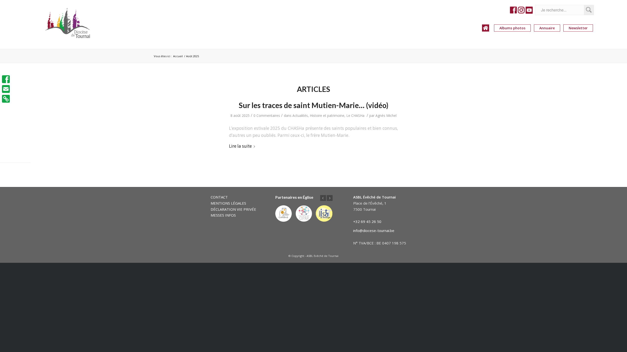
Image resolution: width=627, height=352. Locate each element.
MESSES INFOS (223, 215)
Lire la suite (240, 146)
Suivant (330, 198)
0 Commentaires (266, 115)
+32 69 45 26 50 (367, 221)
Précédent (323, 198)
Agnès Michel (386, 115)
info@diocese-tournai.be (373, 230)
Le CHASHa (355, 115)
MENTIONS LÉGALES (228, 203)
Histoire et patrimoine (327, 115)
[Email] (6, 89)
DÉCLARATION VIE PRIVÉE (233, 209)
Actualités (300, 115)
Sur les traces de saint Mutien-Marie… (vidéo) (313, 105)
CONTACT (219, 197)
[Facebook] (6, 79)
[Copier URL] (6, 99)
